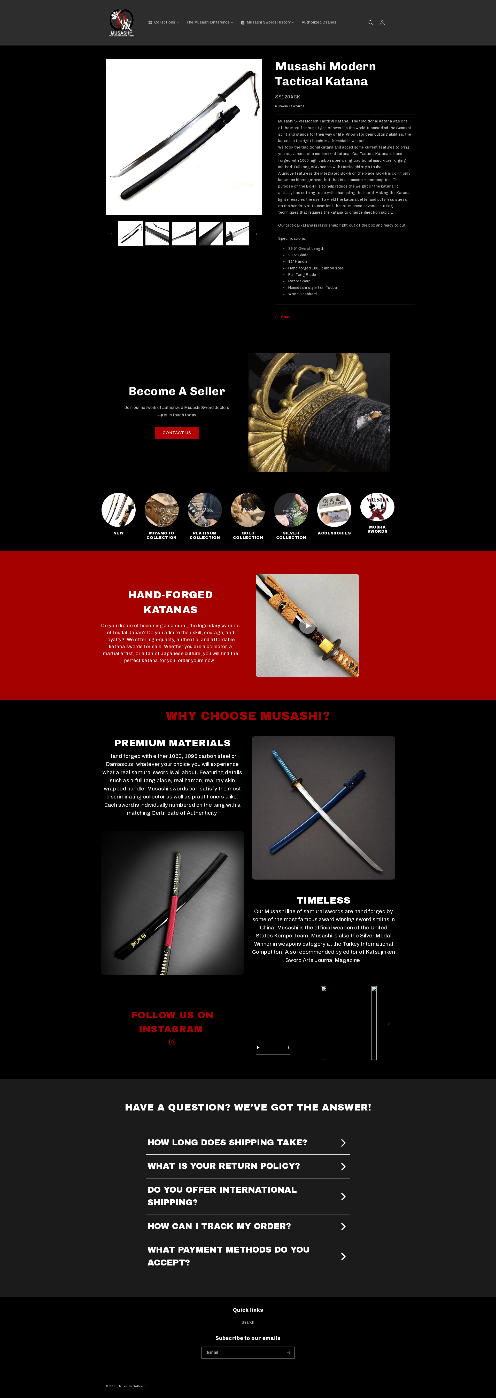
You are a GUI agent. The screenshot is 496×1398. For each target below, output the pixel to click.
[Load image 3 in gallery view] (184, 234)
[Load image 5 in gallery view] (238, 234)
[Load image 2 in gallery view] (157, 234)
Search (248, 1322)
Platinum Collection (205, 535)
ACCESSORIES (334, 533)
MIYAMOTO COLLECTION (161, 535)
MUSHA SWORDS (377, 529)
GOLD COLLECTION (248, 535)
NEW (118, 533)
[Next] (389, 1023)
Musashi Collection (134, 1386)
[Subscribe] (288, 1353)
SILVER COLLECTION (291, 535)
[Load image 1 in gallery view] (131, 234)
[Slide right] (256, 233)
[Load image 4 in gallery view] (211, 234)
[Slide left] (111, 233)
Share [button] (286, 317)
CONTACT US (177, 433)
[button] (371, 22)
